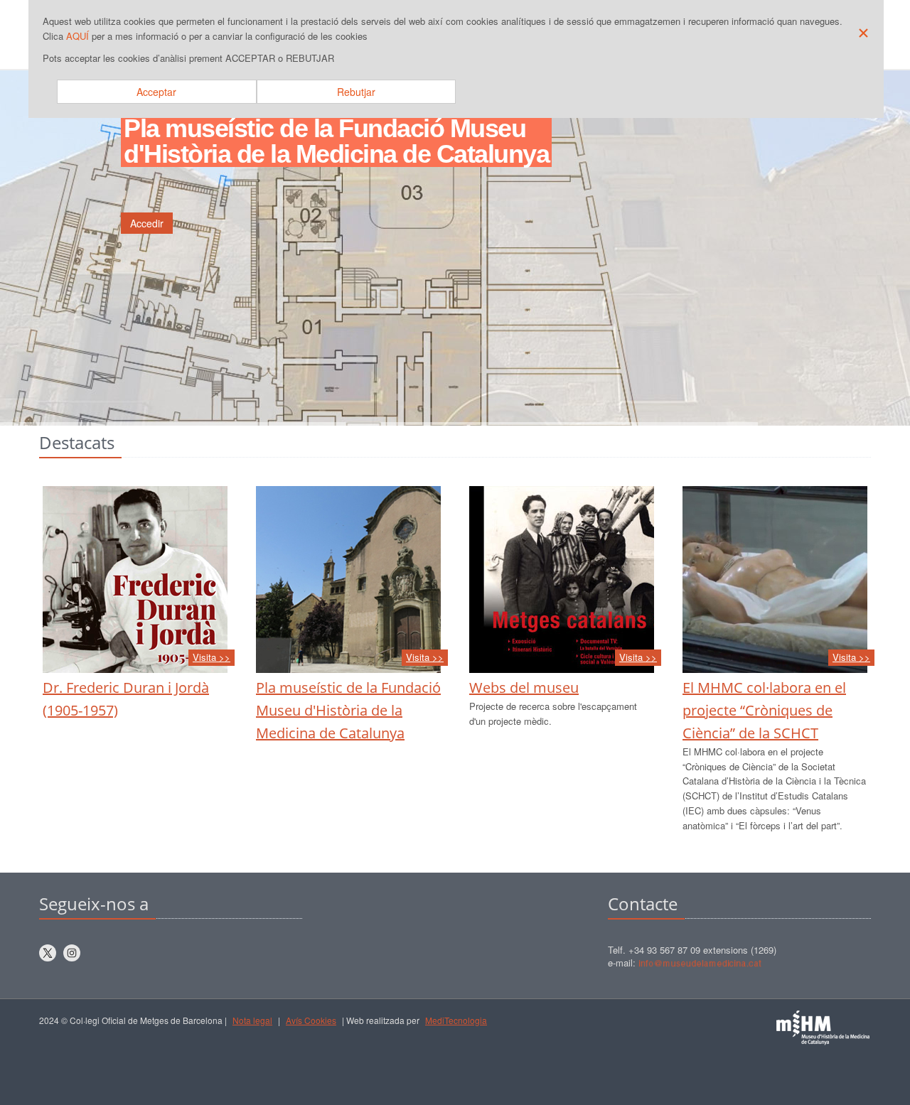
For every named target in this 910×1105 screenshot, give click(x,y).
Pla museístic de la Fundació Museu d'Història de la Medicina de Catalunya (348, 710)
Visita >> (211, 657)
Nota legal (252, 1020)
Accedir (147, 223)
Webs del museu (524, 687)
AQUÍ (77, 36)
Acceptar (156, 92)
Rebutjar (356, 92)
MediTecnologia (456, 1020)
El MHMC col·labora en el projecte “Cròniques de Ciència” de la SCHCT (764, 710)
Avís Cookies (311, 1020)
